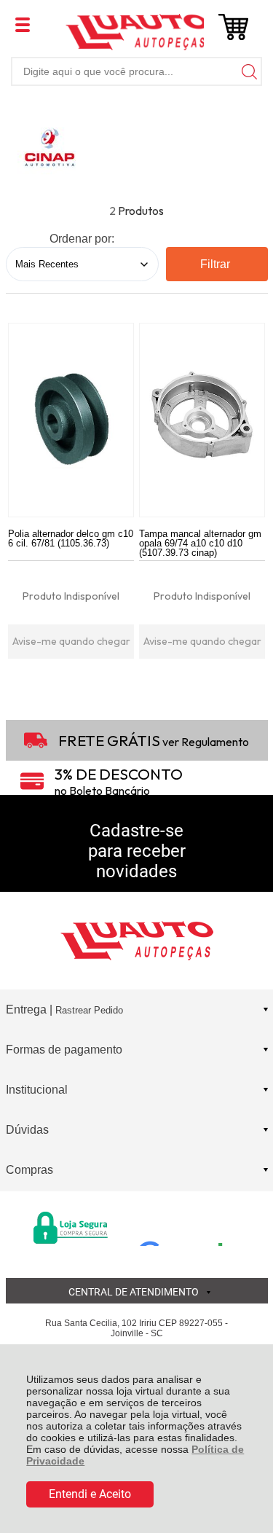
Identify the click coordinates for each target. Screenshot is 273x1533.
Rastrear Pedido (89, 1010)
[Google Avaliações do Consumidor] (186, 1226)
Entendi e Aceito (90, 1494)
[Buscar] (247, 71)
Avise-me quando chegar (71, 641)
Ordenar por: (82, 238)
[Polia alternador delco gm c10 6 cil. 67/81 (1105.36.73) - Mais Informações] (71, 420)
